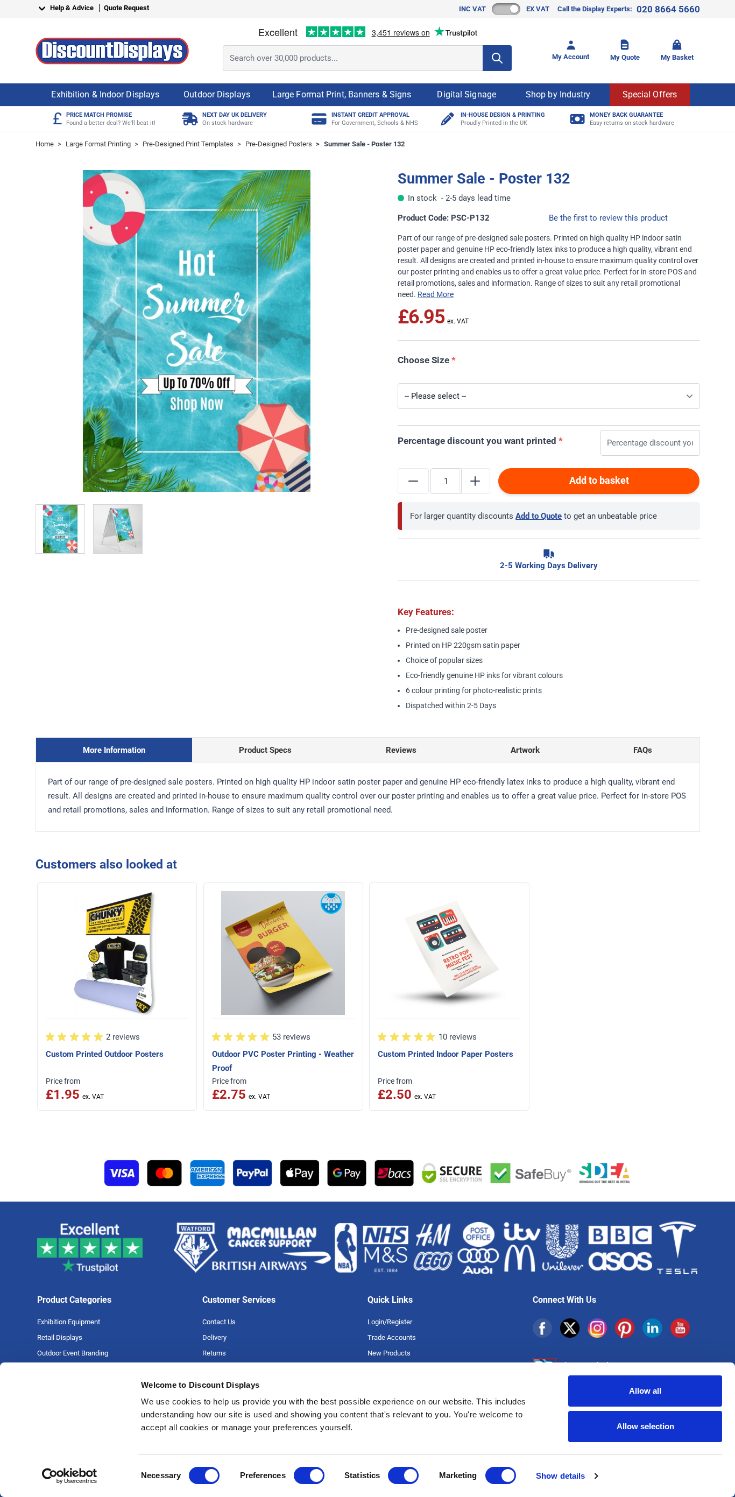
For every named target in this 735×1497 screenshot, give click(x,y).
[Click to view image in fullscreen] (197, 331)
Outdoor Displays (216, 94)
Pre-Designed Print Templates (188, 144)
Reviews (401, 750)
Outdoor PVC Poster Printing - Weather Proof (283, 1061)
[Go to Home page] (112, 51)
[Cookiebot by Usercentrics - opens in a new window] (70, 1476)
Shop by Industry (558, 94)
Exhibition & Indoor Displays (105, 94)
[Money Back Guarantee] (576, 119)
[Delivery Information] (188, 119)
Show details (560, 1475)
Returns (214, 1353)
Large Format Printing (98, 144)
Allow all (645, 1390)
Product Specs (265, 750)
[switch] (309, 1475)
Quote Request (126, 8)
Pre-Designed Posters (278, 144)
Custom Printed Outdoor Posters (105, 1054)
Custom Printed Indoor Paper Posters (445, 1054)
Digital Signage (466, 94)
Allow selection (645, 1426)
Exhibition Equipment (68, 1322)
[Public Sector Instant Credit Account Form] (317, 119)
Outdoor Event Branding (72, 1353)
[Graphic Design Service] (447, 119)
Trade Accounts (391, 1337)
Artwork (525, 750)
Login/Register (389, 1322)
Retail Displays (59, 1337)
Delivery (214, 1337)
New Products (389, 1353)
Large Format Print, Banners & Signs (342, 94)
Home (45, 144)
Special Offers (650, 94)
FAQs (642, 750)
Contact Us (219, 1322)
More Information (114, 750)
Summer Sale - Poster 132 (364, 144)
